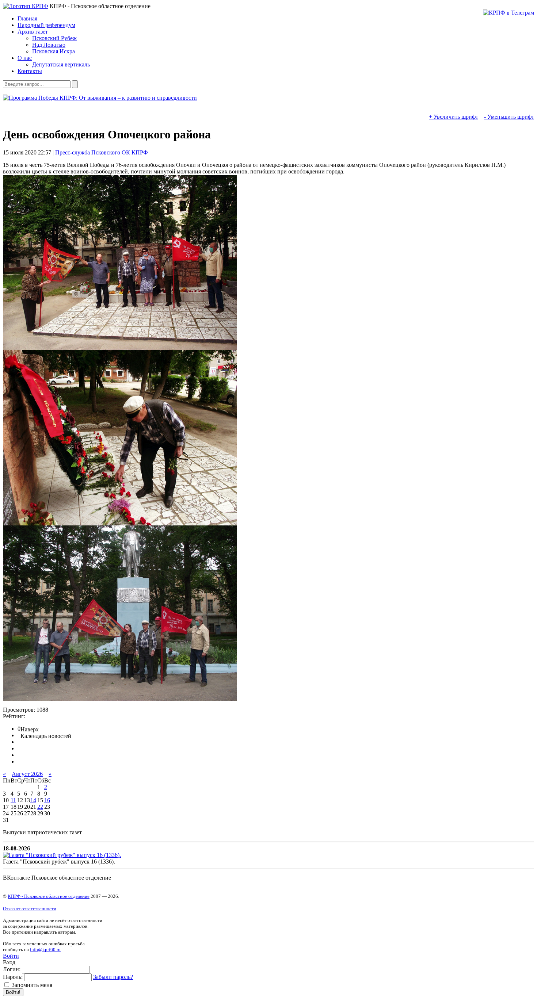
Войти (11, 956)
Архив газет (33, 31)
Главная (27, 18)
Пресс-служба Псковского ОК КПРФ (101, 152)
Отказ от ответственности (29, 908)
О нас (25, 58)
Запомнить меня (31, 985)
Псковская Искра (53, 51)
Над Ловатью (48, 45)
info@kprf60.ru (45, 949)
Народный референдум (46, 25)
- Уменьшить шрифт (509, 117)
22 (40, 807)
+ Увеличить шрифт (453, 117)
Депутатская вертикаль (61, 64)
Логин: (11, 969)
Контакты (30, 71)
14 (33, 800)
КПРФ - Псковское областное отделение (49, 896)
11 (13, 800)
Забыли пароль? (113, 977)
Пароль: (13, 977)
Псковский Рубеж (54, 38)
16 (47, 800)
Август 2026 (27, 774)
